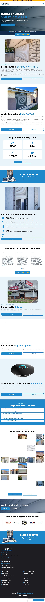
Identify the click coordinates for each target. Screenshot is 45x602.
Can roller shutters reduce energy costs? (11, 411)
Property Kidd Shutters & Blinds (20, 592)
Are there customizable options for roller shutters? (13, 413)
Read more (4, 265)
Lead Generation (30, 593)
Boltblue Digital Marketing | (22, 593)
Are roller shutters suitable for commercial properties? (13, 420)
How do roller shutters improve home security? (12, 408)
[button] (43, 3)
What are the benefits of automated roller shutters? (13, 418)
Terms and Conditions (22, 595)
